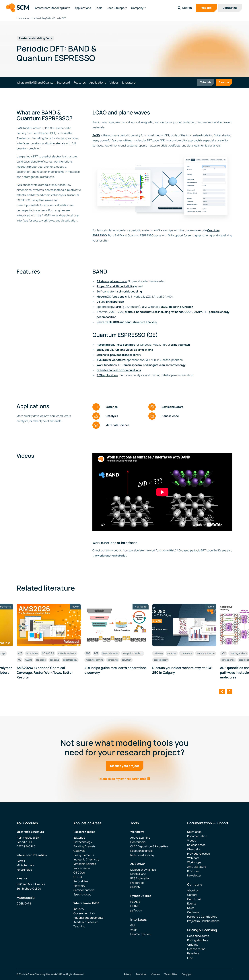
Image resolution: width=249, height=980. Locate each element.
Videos (191, 840)
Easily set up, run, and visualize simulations (125, 350)
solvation (126, 659)
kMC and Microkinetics (31, 884)
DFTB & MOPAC (26, 846)
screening (113, 659)
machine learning (94, 659)
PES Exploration (140, 878)
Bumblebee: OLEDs (29, 888)
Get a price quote (198, 936)
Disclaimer (141, 974)
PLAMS (134, 906)
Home (19, 18)
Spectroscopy (82, 894)
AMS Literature (196, 867)
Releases (41, 659)
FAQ (189, 958)
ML (19, 659)
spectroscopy (70, 659)
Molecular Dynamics (143, 870)
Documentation (197, 836)
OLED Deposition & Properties (149, 846)
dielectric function (180, 307)
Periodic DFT (24, 842)
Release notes (196, 845)
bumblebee (32, 653)
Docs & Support (117, 8)
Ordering (192, 945)
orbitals (130, 312)
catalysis (171, 653)
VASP (133, 930)
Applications (83, 8)
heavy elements (110, 653)
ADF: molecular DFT (29, 838)
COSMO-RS (48, 653)
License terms (196, 949)
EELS (164, 307)
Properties (137, 883)
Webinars (193, 858)
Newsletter (194, 875)
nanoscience (228, 659)
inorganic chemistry (133, 653)
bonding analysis (238, 653)
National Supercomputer (88, 918)
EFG (144, 307)
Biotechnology (82, 842)
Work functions (107, 365)
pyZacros (136, 910)
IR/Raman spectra (130, 365)
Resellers (193, 953)
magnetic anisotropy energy (166, 365)
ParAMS (135, 902)
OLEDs (28, 659)
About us (193, 890)
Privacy (127, 974)
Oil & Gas (79, 872)
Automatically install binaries (116, 345)
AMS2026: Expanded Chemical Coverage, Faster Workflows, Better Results (45, 672)
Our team (193, 912)
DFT (96, 653)
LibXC (147, 296)
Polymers (79, 886)
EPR (118, 307)
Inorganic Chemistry (86, 859)
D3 (98, 302)
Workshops (194, 862)
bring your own (180, 345)
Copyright (187, 974)
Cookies (155, 974)
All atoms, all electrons (112, 281)
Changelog (194, 849)
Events (191, 903)
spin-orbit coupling (129, 291)
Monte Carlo (138, 874)
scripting (54, 659)
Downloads (194, 832)
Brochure (193, 871)
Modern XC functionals (112, 296)
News (190, 908)
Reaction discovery (142, 855)
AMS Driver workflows (111, 360)
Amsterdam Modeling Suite (52, 8)
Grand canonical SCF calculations (119, 370)
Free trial (206, 8)
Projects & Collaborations (203, 921)
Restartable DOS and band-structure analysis (127, 322)
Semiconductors (172, 407)
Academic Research (85, 922)
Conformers (137, 842)
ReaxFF (21, 861)
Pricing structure (197, 940)
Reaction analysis (141, 851)
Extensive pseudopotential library (119, 355)
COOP (188, 312)
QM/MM (135, 887)
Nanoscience (170, 416)
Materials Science (117, 425)
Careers (192, 895)
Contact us (230, 8)
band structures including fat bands (159, 312)
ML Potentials (25, 865)
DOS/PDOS (116, 312)
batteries (158, 653)
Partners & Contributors (202, 916)
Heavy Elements (83, 855)
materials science (67, 653)
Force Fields (24, 870)
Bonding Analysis (84, 846)
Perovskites (80, 881)
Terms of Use (170, 974)
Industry (78, 909)
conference (186, 653)
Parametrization (140, 934)
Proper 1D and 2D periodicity (115, 286)
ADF (20, 653)
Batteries (112, 407)
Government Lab (84, 913)
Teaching (79, 926)
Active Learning (140, 838)
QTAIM (198, 312)
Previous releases (198, 854)
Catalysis (112, 416)
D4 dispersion (115, 302)
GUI (132, 925)
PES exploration (107, 375)
